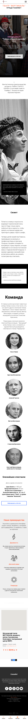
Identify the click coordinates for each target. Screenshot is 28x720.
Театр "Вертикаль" (14, 6)
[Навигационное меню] (26, 1)
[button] (24, 717)
